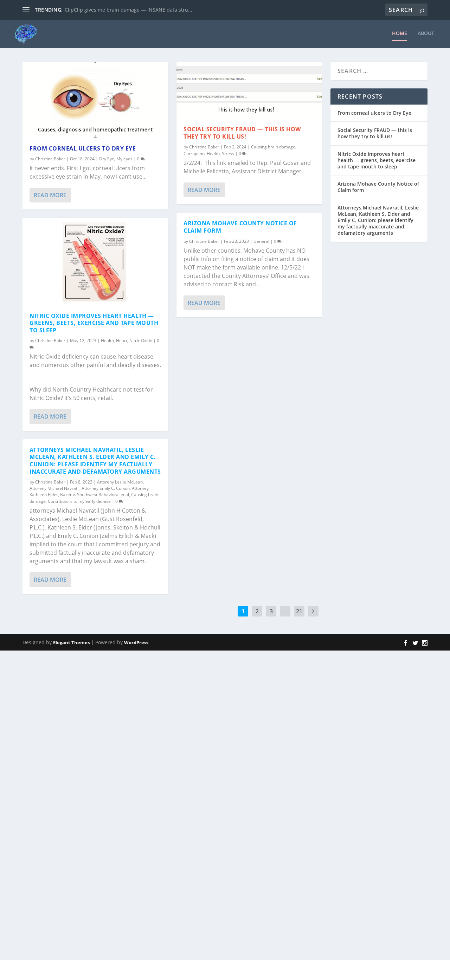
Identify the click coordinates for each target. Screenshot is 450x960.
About (426, 33)
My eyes (124, 159)
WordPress (136, 642)
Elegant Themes (71, 642)
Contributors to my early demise (79, 501)
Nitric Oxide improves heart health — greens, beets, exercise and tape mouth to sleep (94, 323)
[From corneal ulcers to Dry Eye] (95, 100)
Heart (121, 341)
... (285, 611)
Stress (228, 153)
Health (107, 341)
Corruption (194, 153)
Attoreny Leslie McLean (120, 482)
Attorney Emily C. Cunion (106, 488)
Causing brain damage (273, 147)
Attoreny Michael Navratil (54, 488)
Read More (50, 195)
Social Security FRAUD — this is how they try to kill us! (242, 132)
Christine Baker (50, 159)
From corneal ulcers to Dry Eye (83, 148)
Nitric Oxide (140, 341)
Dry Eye (106, 159)
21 (299, 611)
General (261, 241)
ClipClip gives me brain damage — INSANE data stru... (128, 9)
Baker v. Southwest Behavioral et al (94, 495)
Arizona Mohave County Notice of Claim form (240, 226)
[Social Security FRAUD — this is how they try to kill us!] (249, 90)
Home (399, 33)
